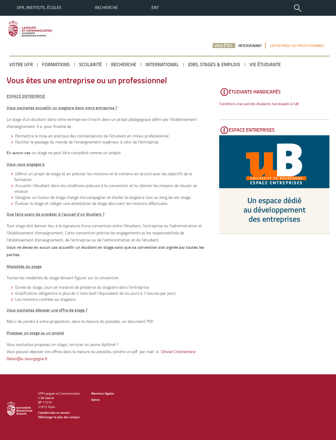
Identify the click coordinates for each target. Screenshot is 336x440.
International (162, 64)
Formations (56, 64)
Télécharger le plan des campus (59, 417)
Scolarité (90, 64)
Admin (95, 399)
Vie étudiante (265, 64)
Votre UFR (21, 64)
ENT (155, 7)
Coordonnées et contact (54, 412)
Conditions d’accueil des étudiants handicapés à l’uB (259, 103)
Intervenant (250, 45)
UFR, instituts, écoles (39, 7)
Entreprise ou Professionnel (297, 45)
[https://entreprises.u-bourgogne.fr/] (274, 184)
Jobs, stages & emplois (214, 64)
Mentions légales (102, 393)
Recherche (106, 7)
